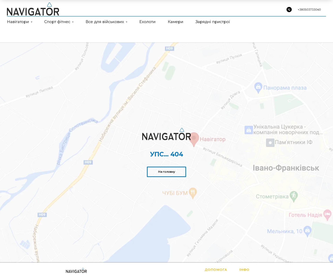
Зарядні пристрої (212, 21)
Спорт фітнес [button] (57, 21)
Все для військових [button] (105, 21)
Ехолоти (147, 21)
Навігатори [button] (18, 21)
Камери (175, 21)
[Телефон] (289, 9)
